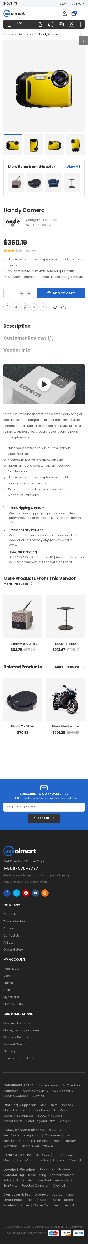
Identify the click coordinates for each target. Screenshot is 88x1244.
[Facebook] (7, 307)
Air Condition (71, 1085)
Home (8, 34)
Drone (68, 1200)
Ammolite (62, 1180)
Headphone (50, 24)
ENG (78, 3)
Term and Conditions (18, 1058)
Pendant (64, 1169)
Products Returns (15, 1037)
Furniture (30, 24)
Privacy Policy (13, 1004)
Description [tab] (16, 326)
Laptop (57, 1194)
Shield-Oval (30, 1146)
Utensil (69, 1135)
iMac (70, 1194)
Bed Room (11, 1135)
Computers (9, 24)
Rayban (56, 1115)
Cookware (52, 1135)
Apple (44, 1200)
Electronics (71, 24)
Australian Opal (39, 1180)
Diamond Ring (13, 1175)
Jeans (7, 1115)
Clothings (19, 24)
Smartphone (12, 1200)
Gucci (20, 1180)
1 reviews (29, 250)
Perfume (59, 1160)
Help (6, 990)
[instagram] (26, 893)
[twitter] (16, 893)
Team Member (14, 921)
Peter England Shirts (41, 1121)
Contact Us (11, 935)
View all (38, 1096)
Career (8, 928)
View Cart (10, 976)
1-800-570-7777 (20, 868)
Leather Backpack (42, 1110)
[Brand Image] (12, 222)
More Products (15, 583)
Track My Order (14, 969)
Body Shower (63, 1155)
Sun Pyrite (10, 1185)
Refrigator (10, 1091)
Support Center (14, 1044)
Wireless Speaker (16, 1205)
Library (71, 1141)
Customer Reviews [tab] (28, 338)
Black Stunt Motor (65, 726)
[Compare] (63, 307)
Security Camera (15, 1096)
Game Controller (46, 1205)
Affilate (8, 942)
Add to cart (64, 293)
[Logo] (14, 13)
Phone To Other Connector (22, 728)
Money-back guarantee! (21, 1030)
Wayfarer (10, 1146)
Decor (57, 1141)
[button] (82, 13)
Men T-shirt (48, 1105)
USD (62, 3)
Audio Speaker (64, 1091)
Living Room (31, 1135)
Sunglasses (25, 1115)
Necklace (47, 1169)
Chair (64, 1130)
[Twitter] (16, 307)
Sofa (52, 1130)
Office (61, 24)
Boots (42, 1115)
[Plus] (29, 293)
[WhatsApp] (34, 307)
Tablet (30, 1200)
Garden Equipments (34, 1141)
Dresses (67, 1105)
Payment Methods (16, 1023)
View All (73, 166)
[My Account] (64, 13)
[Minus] (21, 293)
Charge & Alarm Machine (23, 645)
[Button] (44, 384)
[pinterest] (45, 893)
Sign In (8, 983)
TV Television (48, 1085)
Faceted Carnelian (35, 1185)
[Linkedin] (43, 307)
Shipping (9, 1051)
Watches (66, 1110)
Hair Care (27, 1160)
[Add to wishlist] (55, 307)
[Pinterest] (25, 307)
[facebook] (7, 893)
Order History (13, 949)
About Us (9, 914)
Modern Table (65, 643)
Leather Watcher (62, 1175)
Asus (56, 1200)
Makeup (9, 1160)
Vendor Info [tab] (16, 350)
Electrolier (40, 24)
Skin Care (42, 1155)
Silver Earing (37, 1175)
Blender (9, 1141)
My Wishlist (11, 997)
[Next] (81, 34)
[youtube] (35, 893)
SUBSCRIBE (42, 818)
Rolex (7, 1180)
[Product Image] (44, 86)
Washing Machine (35, 1091)
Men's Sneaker (14, 1110)
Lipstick (43, 1160)
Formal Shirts (12, 1121)
